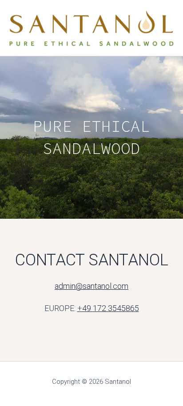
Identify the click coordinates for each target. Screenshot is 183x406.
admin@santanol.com (91, 286)
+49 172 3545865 (108, 308)
